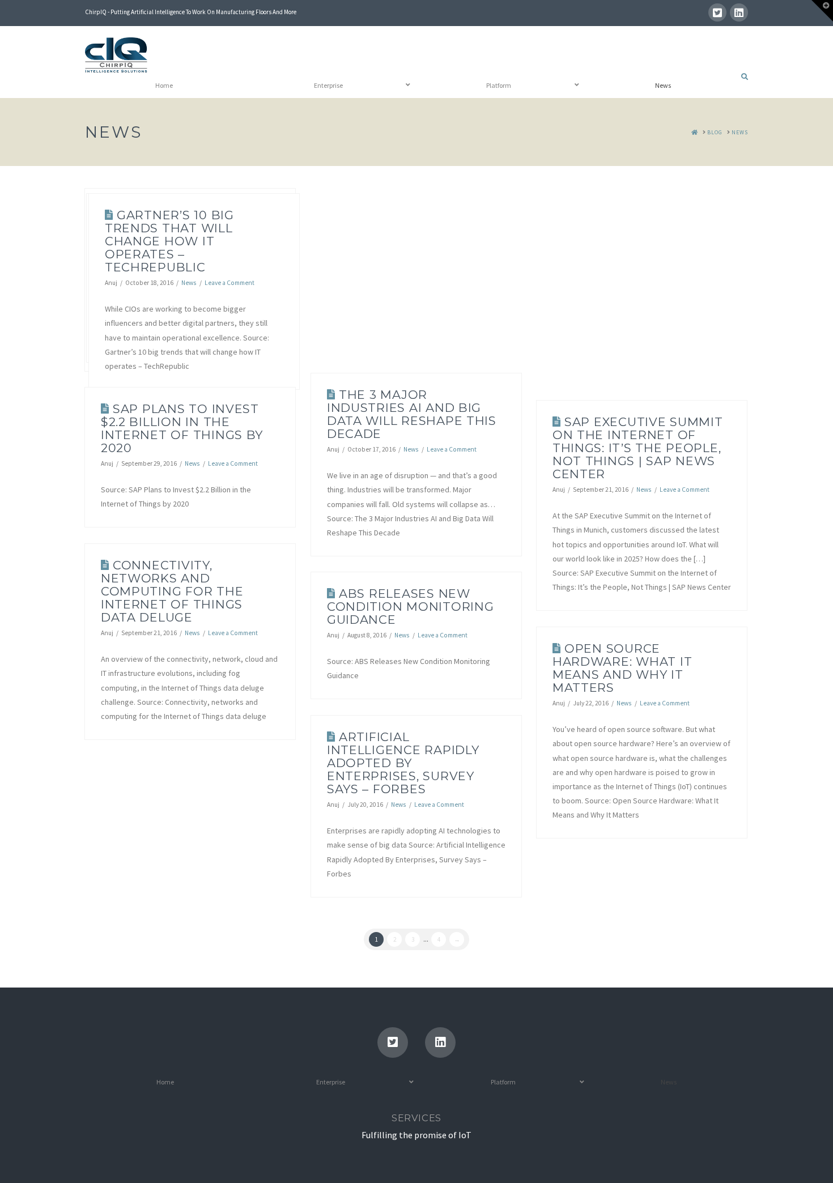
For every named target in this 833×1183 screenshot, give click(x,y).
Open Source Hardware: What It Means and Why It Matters (622, 668)
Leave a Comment (229, 283)
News (188, 283)
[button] (822, 11)
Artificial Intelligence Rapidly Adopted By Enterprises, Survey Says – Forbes (403, 763)
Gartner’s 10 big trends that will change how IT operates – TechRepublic (169, 241)
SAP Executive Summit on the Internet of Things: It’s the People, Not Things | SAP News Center (637, 448)
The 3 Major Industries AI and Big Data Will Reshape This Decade (411, 414)
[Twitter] (717, 12)
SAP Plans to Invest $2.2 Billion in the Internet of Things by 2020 (182, 428)
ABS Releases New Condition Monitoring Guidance (410, 606)
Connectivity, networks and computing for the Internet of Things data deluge (172, 591)
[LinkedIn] (739, 12)
